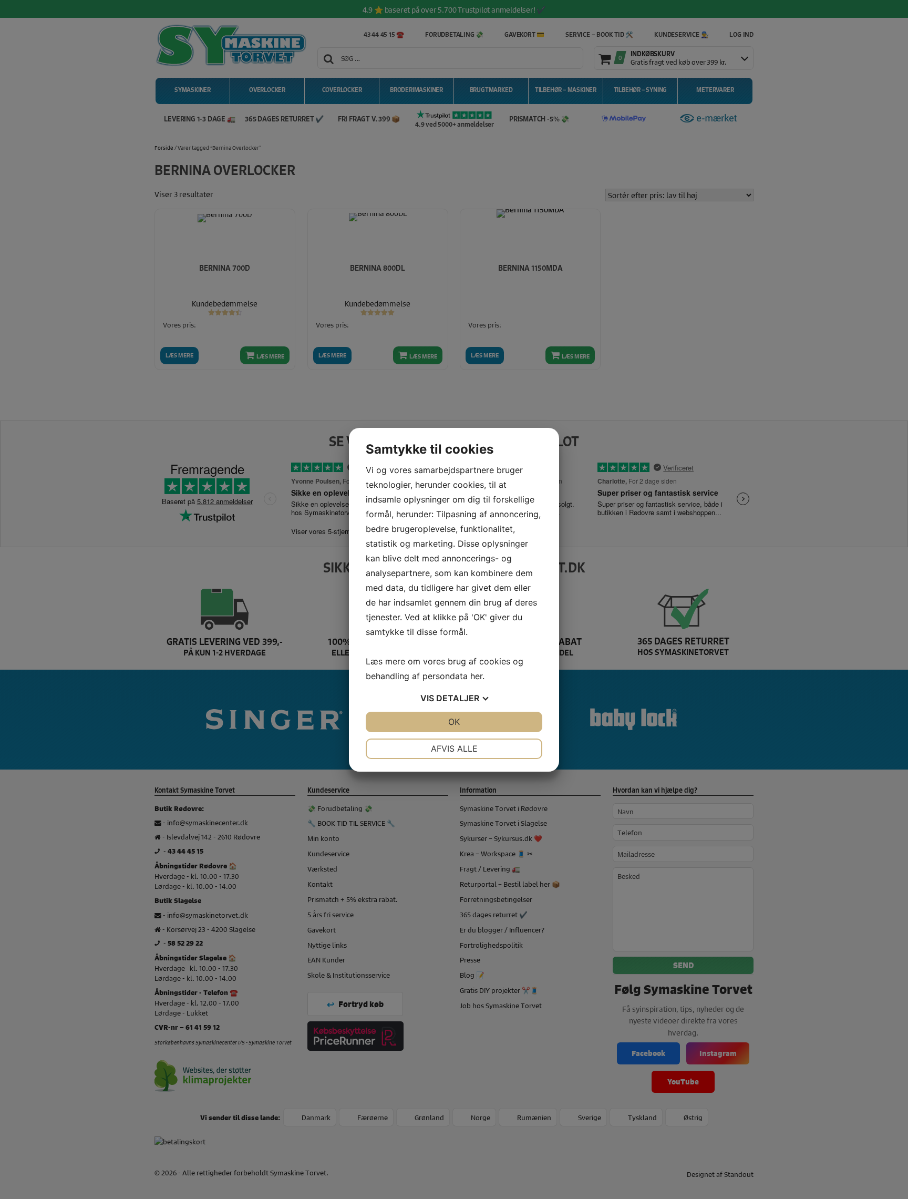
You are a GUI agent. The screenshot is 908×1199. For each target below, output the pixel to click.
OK (454, 721)
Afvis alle (454, 748)
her (476, 676)
